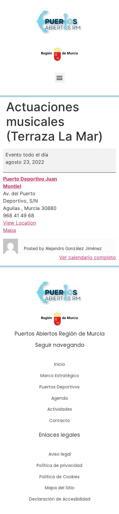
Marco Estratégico (59, 376)
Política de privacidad (59, 465)
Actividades (59, 409)
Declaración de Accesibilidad (59, 499)
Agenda (59, 398)
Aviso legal (60, 454)
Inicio (59, 364)
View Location (19, 223)
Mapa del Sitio (59, 488)
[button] (60, 78)
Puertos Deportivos (59, 387)
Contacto (59, 420)
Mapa (9, 230)
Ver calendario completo (87, 257)
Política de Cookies (59, 477)
